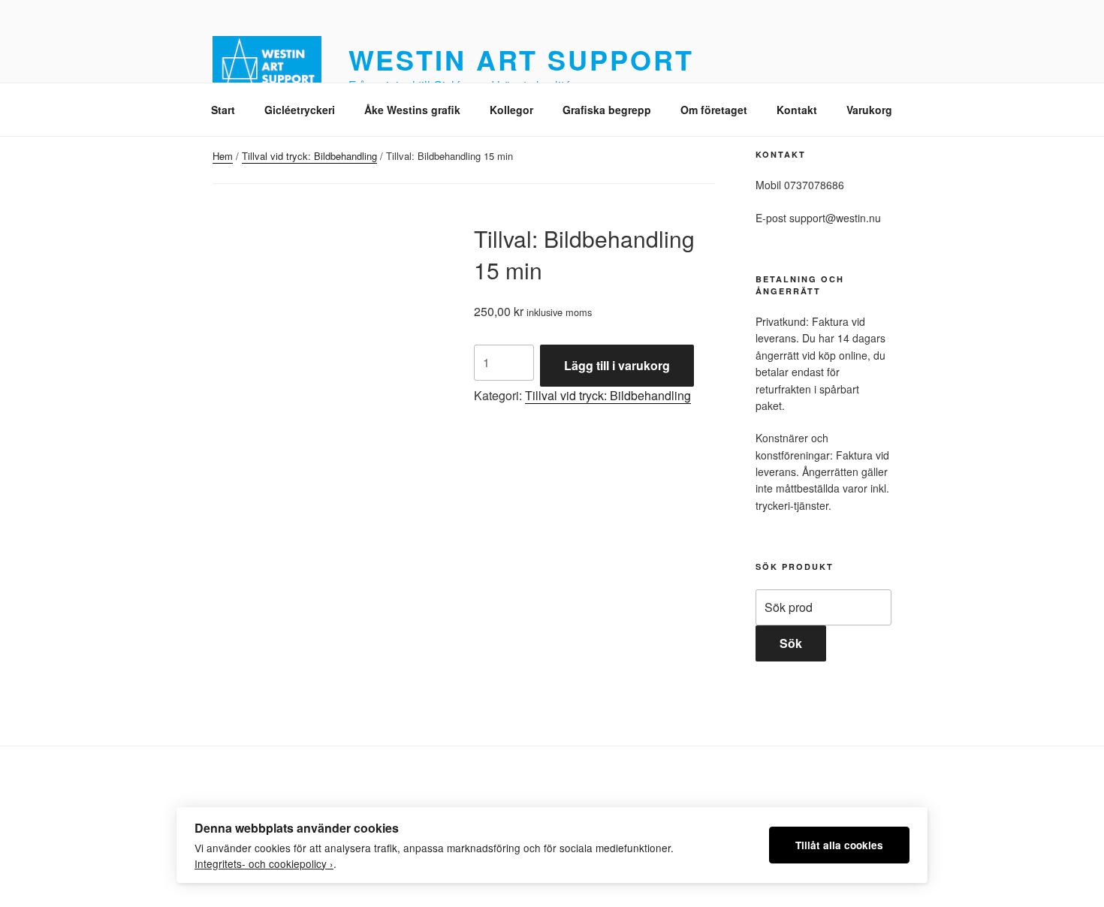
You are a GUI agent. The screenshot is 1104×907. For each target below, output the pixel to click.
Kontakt (797, 109)
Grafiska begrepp (607, 109)
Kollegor (511, 109)
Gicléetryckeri (299, 109)
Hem (223, 156)
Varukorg (869, 109)
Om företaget (713, 109)
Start (223, 109)
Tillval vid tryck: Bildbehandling (309, 156)
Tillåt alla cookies (839, 845)
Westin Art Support (521, 59)
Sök (791, 643)
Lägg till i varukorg (617, 365)
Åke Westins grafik (412, 109)
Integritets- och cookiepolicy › (264, 863)
